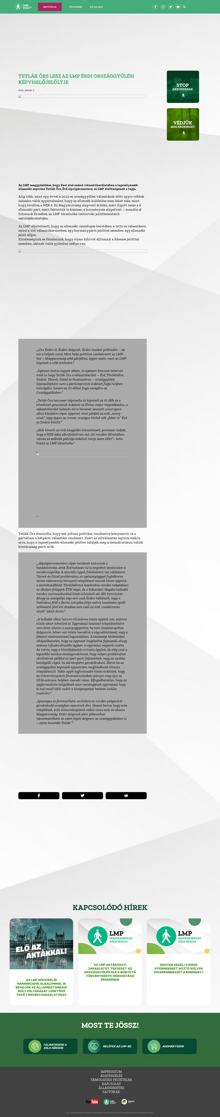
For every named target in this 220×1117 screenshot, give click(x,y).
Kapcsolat (111, 1084)
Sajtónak (111, 1092)
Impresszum (111, 1072)
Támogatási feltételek (111, 1080)
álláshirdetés (111, 1088)
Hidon (151, 1113)
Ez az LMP (96, 6)
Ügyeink (75, 6)
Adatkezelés (111, 1076)
